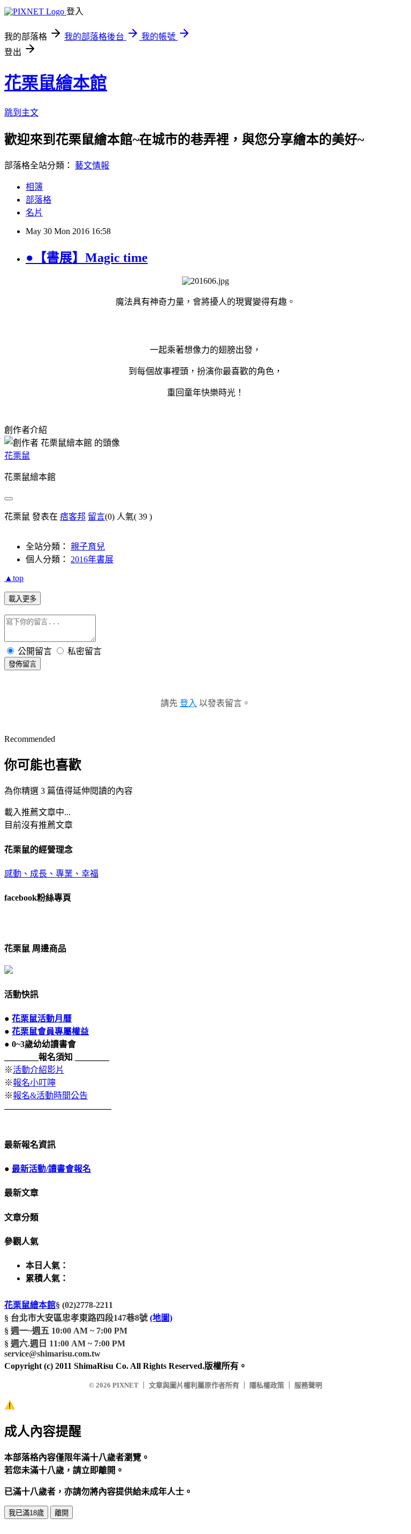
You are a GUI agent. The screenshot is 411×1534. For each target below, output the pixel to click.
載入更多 (22, 599)
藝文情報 (92, 165)
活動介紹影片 (38, 1069)
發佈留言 (22, 664)
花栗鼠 (17, 455)
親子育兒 (88, 546)
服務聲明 (308, 1385)
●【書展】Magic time (87, 258)
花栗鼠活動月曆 (42, 1018)
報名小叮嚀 (34, 1082)
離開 (61, 1513)
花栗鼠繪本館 (55, 82)
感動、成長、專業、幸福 (51, 873)
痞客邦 (73, 516)
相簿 (34, 186)
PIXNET (125, 1385)
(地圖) (161, 1317)
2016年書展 (92, 559)
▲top (14, 578)
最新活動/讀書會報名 (51, 1168)
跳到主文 (21, 112)
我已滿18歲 (26, 1513)
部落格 (38, 199)
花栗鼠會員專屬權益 (50, 1031)
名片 (34, 212)
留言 (96, 516)
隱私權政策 (266, 1385)
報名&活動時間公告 (50, 1095)
